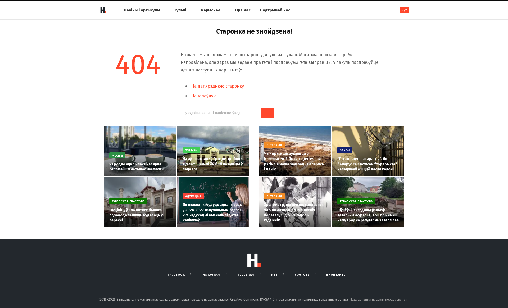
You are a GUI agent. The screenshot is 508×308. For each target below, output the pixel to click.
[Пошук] (388, 10)
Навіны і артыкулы (142, 10)
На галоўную (204, 95)
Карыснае (210, 10)
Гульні (180, 10)
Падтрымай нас (275, 10)
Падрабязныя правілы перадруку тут (379, 299)
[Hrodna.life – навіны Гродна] (103, 10)
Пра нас (243, 10)
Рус (404, 10)
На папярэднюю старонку (217, 86)
